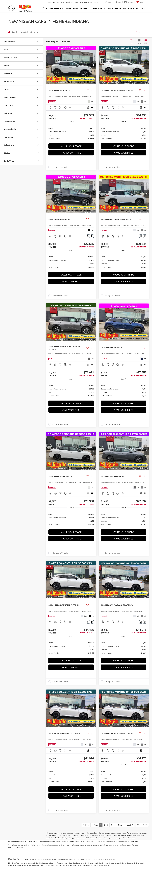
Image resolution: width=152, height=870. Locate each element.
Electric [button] (117, 8)
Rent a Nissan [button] (140, 8)
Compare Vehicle (60, 167)
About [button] (124, 8)
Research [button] (75, 8)
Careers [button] (131, 8)
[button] (93, 65)
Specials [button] (68, 8)
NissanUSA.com (110, 859)
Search (138, 32)
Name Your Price (71, 152)
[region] (71, 133)
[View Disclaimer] (70, 107)
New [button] (46, 8)
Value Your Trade (71, 146)
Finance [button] (110, 8)
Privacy (95, 859)
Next (121, 825)
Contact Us (87, 859)
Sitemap (101, 859)
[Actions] (92, 90)
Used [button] (51, 8)
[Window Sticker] (92, 107)
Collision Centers (99, 8)
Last (129, 825)
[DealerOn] (14, 859)
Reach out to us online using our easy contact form (105, 841)
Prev (95, 825)
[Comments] (88, 107)
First (86, 825)
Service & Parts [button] (86, 8)
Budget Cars (58, 8)
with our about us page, (50, 845)
